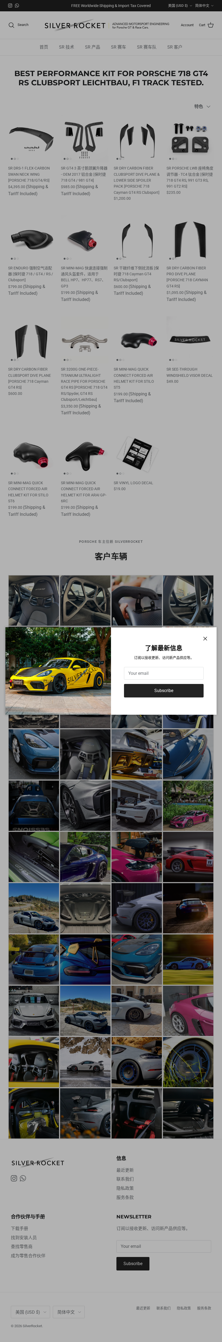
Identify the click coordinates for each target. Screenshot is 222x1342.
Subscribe (163, 690)
